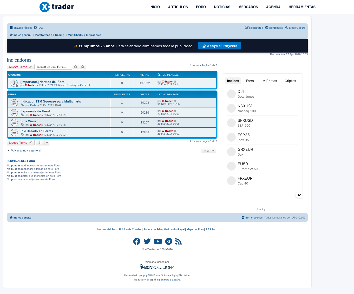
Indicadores (19, 60)
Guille (33, 105)
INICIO (154, 6)
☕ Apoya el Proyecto (219, 45)
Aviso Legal (177, 229)
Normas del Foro (107, 229)
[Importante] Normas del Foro (42, 82)
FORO (200, 6)
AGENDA (273, 6)
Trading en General (78, 85)
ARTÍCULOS (177, 6)
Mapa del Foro (195, 229)
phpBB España (172, 279)
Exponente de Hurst (35, 111)
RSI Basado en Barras (36, 131)
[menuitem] (38, 28)
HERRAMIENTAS (301, 6)
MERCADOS (247, 6)
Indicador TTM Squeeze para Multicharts (50, 101)
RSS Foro (211, 229)
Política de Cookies (130, 229)
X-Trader (30, 85)
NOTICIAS (221, 6)
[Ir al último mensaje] (175, 81)
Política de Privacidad (156, 229)
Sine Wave (28, 121)
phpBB (147, 275)
